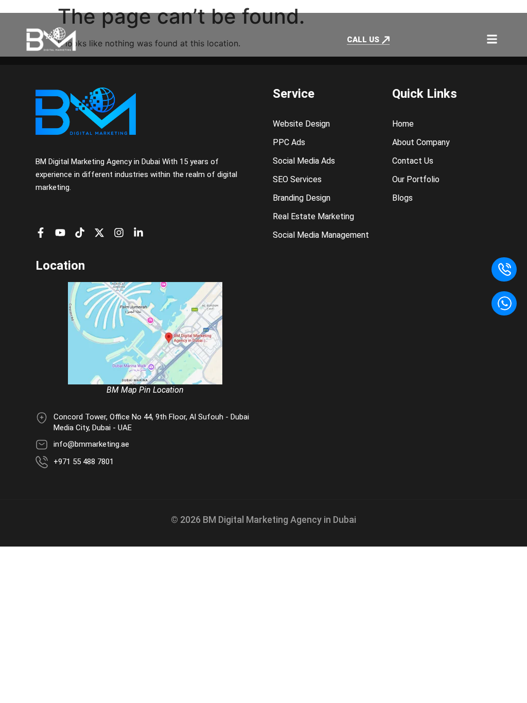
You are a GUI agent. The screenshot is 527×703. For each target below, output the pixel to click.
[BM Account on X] (102, 232)
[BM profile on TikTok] (82, 232)
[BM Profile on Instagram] (121, 232)
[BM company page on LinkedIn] (141, 232)
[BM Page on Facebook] (43, 232)
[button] (492, 38)
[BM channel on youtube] (63, 232)
